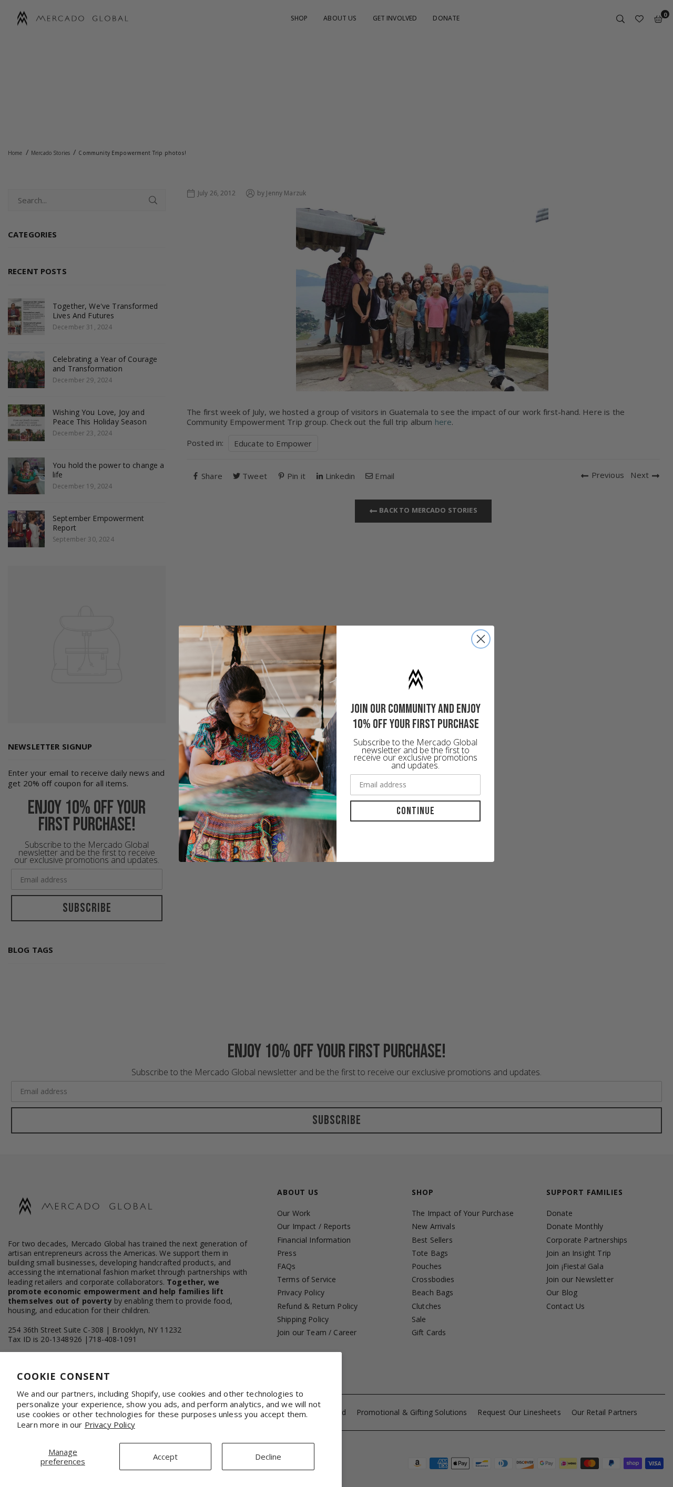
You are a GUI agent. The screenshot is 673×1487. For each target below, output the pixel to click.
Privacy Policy (110, 1424)
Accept (165, 1456)
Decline (268, 1456)
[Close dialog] (481, 639)
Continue (415, 811)
